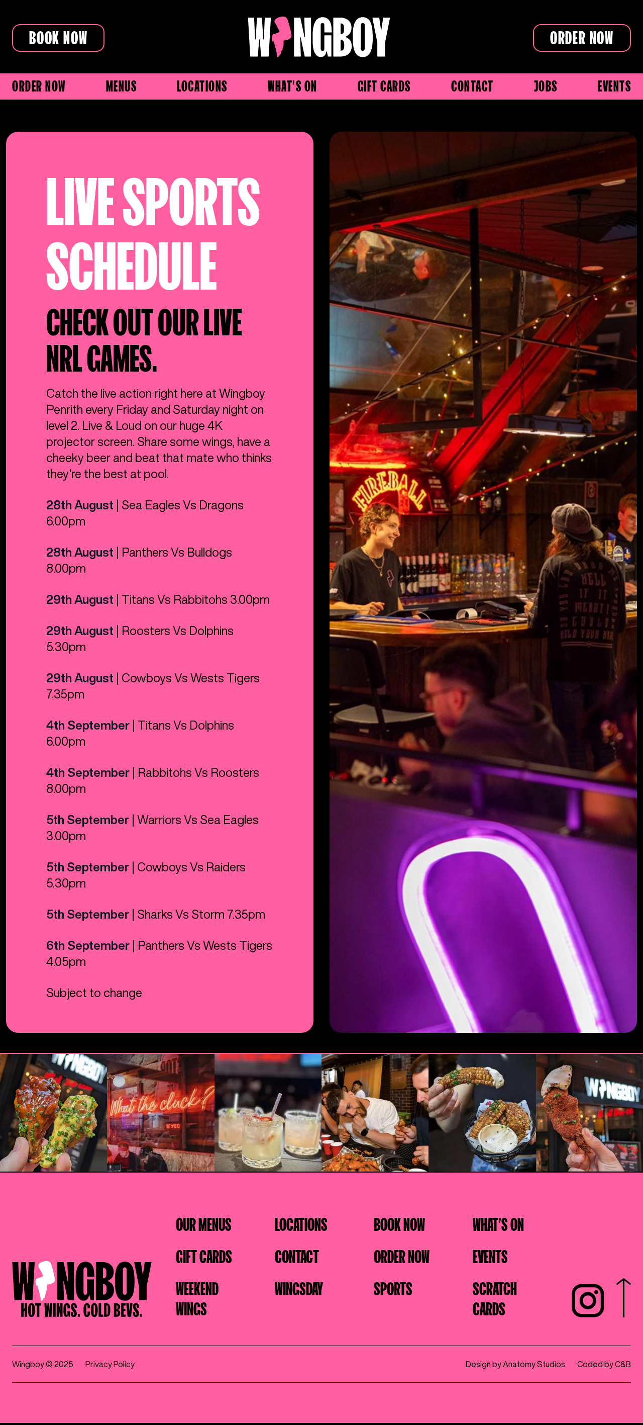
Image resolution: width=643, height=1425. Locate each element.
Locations (202, 84)
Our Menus (204, 1223)
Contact (472, 84)
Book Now (58, 36)
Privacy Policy (110, 1364)
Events (614, 84)
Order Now (582, 36)
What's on (292, 84)
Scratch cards (495, 1297)
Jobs (546, 84)
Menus (121, 84)
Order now (39, 84)
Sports (393, 1287)
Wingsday (299, 1287)
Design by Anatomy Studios (515, 1364)
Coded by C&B (604, 1364)
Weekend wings (197, 1297)
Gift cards (384, 84)
